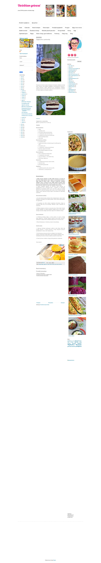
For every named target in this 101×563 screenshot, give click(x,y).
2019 (22, 87)
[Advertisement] (50, 325)
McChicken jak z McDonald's (26, 101)
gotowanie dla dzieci (71, 346)
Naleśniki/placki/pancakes (73, 78)
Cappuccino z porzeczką (25, 104)
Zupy (74, 30)
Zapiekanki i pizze (23, 33)
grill (76, 346)
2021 (22, 84)
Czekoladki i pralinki (72, 70)
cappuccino (45, 264)
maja (23, 100)
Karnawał (77, 340)
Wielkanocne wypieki (24, 38)
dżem (55, 264)
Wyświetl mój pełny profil (23, 53)
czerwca (23, 98)
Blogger (54, 560)
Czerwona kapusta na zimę (73, 295)
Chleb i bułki (70, 65)
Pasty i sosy (64, 33)
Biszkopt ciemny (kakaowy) (73, 274)
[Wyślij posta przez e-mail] (47, 262)
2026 (22, 76)
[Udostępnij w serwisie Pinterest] (53, 262)
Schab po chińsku (71, 335)
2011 (21, 133)
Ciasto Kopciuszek (24, 112)
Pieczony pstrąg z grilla (25, 103)
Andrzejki (68, 340)
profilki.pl (77, 57)
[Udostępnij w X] (51, 262)
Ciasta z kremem (52, 264)
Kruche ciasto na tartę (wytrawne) (74, 172)
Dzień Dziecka (73, 340)
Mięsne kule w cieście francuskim (27, 106)
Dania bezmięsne (36, 27)
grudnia (23, 90)
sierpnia (23, 97)
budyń (42, 264)
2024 (22, 79)
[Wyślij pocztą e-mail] (49, 262)
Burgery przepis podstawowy (26, 108)
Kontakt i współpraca (24, 23)
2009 (22, 137)
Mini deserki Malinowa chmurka (74, 234)
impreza (79, 346)
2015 (22, 127)
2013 (22, 130)
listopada (23, 92)
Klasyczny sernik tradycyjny (73, 192)
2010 (22, 135)
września (23, 95)
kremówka (60, 264)
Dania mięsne (46, 27)
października (24, 94)
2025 (22, 78)
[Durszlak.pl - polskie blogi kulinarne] (70, 360)
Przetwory (56, 33)
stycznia (23, 122)
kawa (57, 264)
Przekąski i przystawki (57, 27)
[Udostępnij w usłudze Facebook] (52, 262)
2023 (22, 81)
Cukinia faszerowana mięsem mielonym (75, 315)
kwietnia (23, 117)
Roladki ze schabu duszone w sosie (74, 151)
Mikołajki (71, 342)
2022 (22, 83)
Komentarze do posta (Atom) (44, 304)
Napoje (32, 33)
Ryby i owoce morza (77, 27)
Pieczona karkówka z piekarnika (27, 113)
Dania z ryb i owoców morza (73, 74)
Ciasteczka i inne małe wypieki (73, 68)
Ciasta (20, 27)
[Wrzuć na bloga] (50, 262)
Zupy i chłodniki (71, 90)
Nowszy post (38, 302)
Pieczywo (67, 27)
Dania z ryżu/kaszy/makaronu (73, 75)
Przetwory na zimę (71, 85)
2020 (22, 86)
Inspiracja (38, 118)
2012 (22, 132)
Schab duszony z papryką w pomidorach (26, 110)
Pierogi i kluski (61, 30)
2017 (22, 124)
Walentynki (74, 343)
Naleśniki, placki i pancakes (48, 30)
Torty (71, 33)
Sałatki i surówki (23, 30)
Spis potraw (35, 23)
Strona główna (50, 302)
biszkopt (40, 264)
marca (23, 119)
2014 (22, 129)
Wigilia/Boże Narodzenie (74, 345)
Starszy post (63, 302)
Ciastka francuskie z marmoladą (27, 115)
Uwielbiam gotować (29, 5)
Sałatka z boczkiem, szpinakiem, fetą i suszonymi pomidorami (75, 213)
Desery (69, 30)
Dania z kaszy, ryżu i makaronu (44, 33)
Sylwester (76, 342)
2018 (22, 89)
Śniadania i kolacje (34, 30)
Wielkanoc (79, 343)
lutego (23, 120)
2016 (22, 125)
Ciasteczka (27, 27)
